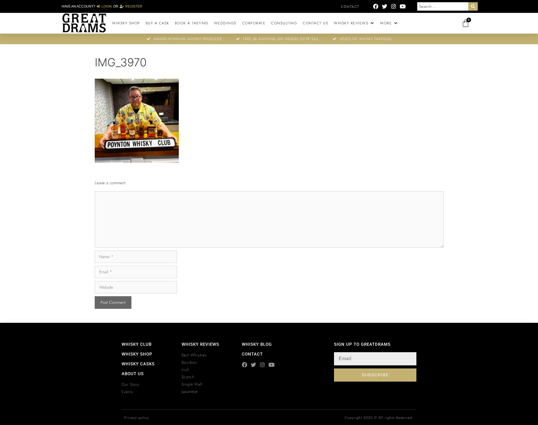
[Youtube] (402, 6)
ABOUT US (133, 373)
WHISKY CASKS (138, 363)
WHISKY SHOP (137, 354)
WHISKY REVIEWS (200, 344)
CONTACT (252, 354)
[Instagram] (393, 6)
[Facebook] (375, 6)
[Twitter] (384, 6)
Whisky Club (137, 344)
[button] (354, 23)
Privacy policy (136, 417)
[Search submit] (473, 6)
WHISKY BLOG (257, 344)
